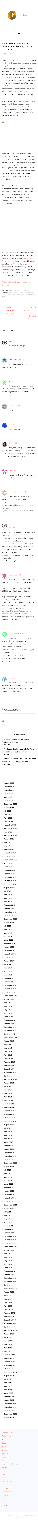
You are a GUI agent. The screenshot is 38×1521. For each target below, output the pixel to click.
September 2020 (10, 860)
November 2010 (10, 1240)
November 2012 (10, 1156)
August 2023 (9, 808)
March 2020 (8, 867)
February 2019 (9, 905)
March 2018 (8, 940)
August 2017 (9, 961)
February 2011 (9, 1229)
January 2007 (9, 1400)
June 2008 (8, 1341)
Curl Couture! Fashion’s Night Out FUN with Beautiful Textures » (30, 313)
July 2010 (7, 1254)
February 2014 (9, 1104)
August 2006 (9, 1418)
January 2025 (9, 783)
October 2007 (9, 1369)
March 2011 (8, 1226)
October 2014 (9, 1076)
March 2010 (8, 1268)
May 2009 (8, 1302)
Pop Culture (22, 290)
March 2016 (8, 1017)
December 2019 (10, 877)
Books (4, 1446)
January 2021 (9, 849)
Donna (11, 424)
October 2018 (9, 916)
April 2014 (8, 1097)
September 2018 (10, 919)
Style (27, 290)
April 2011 (8, 1222)
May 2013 (8, 1135)
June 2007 (8, 1383)
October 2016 (9, 992)
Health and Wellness (10, 1464)
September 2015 (10, 1038)
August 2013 (9, 1125)
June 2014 (8, 1090)
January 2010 (9, 1275)
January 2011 (9, 1233)
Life (3, 1474)
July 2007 (7, 1379)
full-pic (4, 294)
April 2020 (8, 863)
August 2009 (9, 1292)
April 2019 (8, 902)
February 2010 (9, 1271)
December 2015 (10, 1027)
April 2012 (8, 1180)
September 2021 (10, 835)
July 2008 (7, 1337)
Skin (3, 1499)
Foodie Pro (21, 1515)
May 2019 (8, 898)
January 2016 (9, 1024)
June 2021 (8, 842)
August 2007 (9, 1376)
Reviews (5, 1495)
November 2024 (10, 790)
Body (4, 1443)
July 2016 (7, 1003)
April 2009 (8, 1306)
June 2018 (8, 930)
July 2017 (7, 964)
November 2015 (10, 1031)
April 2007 (8, 1390)
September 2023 (10, 804)
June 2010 (8, 1257)
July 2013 (7, 1128)
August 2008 (9, 1334)
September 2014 (10, 1079)
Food (4, 1457)
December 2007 (10, 1362)
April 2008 (8, 1348)
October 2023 (9, 801)
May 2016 (8, 1010)
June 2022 (8, 832)
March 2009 (8, 1309)
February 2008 (9, 1355)
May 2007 (8, 1386)
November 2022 (10, 825)
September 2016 (10, 996)
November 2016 (10, 989)
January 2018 (9, 947)
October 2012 (9, 1160)
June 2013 (8, 1132)
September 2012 (10, 1163)
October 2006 (9, 1411)
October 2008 (9, 1327)
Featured (30, 292)
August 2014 (9, 1083)
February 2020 (9, 870)
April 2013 (8, 1139)
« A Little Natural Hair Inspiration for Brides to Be (8, 310)
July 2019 (7, 891)
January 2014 (9, 1107)
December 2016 (10, 985)
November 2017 (10, 954)
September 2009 (10, 1289)
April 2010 (8, 1264)
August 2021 (9, 839)
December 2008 (10, 1320)
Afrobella (19, 15)
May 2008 (8, 1344)
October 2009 (9, 1285)
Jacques (12, 678)
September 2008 (10, 1330)
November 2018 (10, 912)
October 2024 (9, 794)
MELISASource (14, 406)
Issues (4, 1467)
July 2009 (7, 1296)
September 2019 (10, 884)
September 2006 (10, 1414)
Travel (4, 1506)
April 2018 (8, 936)
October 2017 (9, 957)
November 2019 (10, 881)
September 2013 (10, 1121)
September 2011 (10, 1205)
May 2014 (8, 1093)
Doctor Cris (13, 443)
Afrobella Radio (8, 1433)
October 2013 (9, 1118)
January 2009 (9, 1316)
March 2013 (8, 1142)
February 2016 (9, 1020)
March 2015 (8, 1058)
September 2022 (10, 828)
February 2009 (9, 1313)
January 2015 (9, 1065)
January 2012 (9, 1191)
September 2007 (10, 1372)
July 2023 (7, 811)
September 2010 (10, 1247)
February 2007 (9, 1397)
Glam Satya (13, 470)
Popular (5, 1488)
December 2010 (10, 1236)
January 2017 (9, 982)
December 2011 (10, 1194)
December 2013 (10, 1111)
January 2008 (9, 1358)
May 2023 (8, 814)
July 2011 (7, 1212)
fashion (17, 292)
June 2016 (8, 1006)
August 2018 (9, 923)
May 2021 (8, 846)
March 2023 (8, 821)
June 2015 (8, 1048)
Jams (4, 1471)
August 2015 (9, 1041)
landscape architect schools (20, 634)
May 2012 (8, 1177)
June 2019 (8, 895)
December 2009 (10, 1278)
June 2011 (8, 1215)
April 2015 (8, 1055)
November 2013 (10, 1114)
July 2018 (7, 926)
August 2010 (9, 1250)
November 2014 (10, 1072)
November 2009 (10, 1282)
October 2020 (9, 856)
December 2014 (10, 1069)
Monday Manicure (9, 1481)
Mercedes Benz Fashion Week (15, 294)
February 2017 (9, 978)
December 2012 (10, 1153)
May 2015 (8, 1052)
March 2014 (8, 1100)
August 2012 (9, 1167)
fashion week (24, 292)
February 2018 (9, 943)
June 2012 (8, 1174)
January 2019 (9, 909)
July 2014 (7, 1086)
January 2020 (9, 874)
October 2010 (9, 1243)
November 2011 (10, 1198)
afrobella (7, 744)
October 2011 (9, 1201)
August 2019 (9, 888)
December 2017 (10, 950)
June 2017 (8, 968)
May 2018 (8, 933)
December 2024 (10, 787)
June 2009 (8, 1299)
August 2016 (9, 999)
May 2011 (8, 1219)
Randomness (7, 1492)
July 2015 (7, 1045)
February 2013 (9, 1146)
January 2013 (9, 1149)
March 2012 (8, 1184)
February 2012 (9, 1187)
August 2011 (9, 1208)
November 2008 (10, 1323)
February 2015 (9, 1062)
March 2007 (8, 1393)
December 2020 (10, 853)
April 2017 (8, 971)
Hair (3, 1460)
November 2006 (10, 1407)
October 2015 (9, 1034)
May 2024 (8, 797)
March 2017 (8, 975)
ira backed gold (15, 575)
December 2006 (10, 1404)
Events (16, 290)
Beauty (11, 290)
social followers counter (18, 492)
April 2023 (8, 818)
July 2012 (7, 1170)
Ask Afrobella (7, 1436)
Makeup (5, 1478)
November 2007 (10, 1365)
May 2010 (8, 1261)
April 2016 (8, 1013)
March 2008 (8, 1351)
